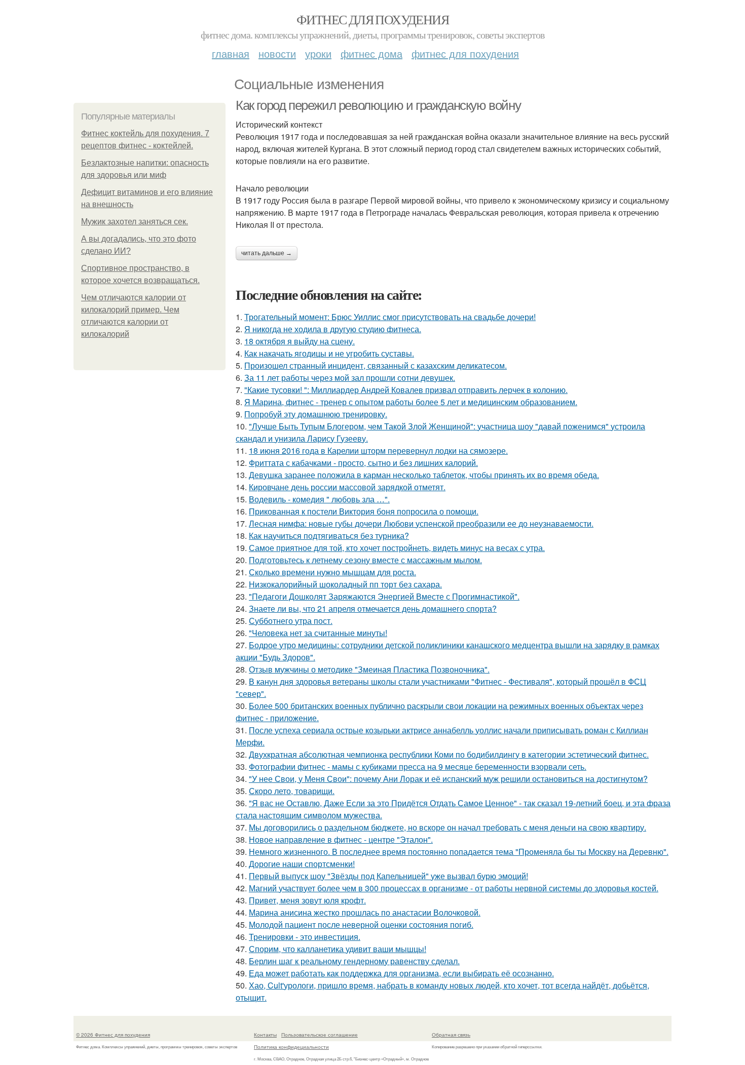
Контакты (265, 1034)
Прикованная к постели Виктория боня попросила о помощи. (363, 511)
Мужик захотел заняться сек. (134, 221)
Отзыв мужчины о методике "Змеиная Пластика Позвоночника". (369, 669)
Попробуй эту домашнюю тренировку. (315, 414)
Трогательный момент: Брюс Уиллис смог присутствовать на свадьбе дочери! (390, 317)
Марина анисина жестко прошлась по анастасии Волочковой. (364, 912)
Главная (230, 53)
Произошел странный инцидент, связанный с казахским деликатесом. (375, 365)
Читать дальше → (266, 253)
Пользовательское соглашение (319, 1034)
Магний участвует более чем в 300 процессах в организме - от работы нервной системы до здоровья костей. (453, 888)
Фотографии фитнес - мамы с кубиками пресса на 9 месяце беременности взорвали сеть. (417, 766)
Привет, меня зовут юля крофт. (307, 900)
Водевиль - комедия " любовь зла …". (319, 499)
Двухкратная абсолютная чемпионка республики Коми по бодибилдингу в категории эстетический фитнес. (449, 754)
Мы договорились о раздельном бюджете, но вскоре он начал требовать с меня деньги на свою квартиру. (447, 827)
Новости (277, 53)
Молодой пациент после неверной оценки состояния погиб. (361, 924)
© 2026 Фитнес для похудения (113, 1034)
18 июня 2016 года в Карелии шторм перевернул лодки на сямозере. (378, 450)
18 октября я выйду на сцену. (299, 341)
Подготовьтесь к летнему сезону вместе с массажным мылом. (365, 560)
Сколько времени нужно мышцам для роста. (332, 572)
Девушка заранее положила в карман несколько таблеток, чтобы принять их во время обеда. (424, 475)
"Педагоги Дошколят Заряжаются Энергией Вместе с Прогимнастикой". (384, 596)
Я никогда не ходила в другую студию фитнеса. (332, 329)
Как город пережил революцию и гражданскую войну (378, 105)
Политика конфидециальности (291, 1046)
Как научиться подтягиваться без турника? (329, 535)
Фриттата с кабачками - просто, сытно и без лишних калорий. (363, 462)
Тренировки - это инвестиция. (304, 936)
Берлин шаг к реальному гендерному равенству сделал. (354, 961)
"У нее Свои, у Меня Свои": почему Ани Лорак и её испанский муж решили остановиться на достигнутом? (448, 778)
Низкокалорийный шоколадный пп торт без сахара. (345, 584)
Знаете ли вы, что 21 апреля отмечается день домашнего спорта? (373, 608)
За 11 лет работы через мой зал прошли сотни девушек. (349, 377)
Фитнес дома (371, 53)
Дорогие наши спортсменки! (302, 864)
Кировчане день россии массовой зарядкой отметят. (347, 487)
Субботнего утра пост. (290, 620)
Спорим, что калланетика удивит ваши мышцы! (337, 949)
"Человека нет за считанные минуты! (318, 633)
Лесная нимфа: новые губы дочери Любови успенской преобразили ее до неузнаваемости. (421, 523)
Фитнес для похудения (372, 19)
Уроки (318, 53)
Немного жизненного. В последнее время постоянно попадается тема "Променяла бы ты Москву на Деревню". (458, 851)
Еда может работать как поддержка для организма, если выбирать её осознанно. (401, 973)
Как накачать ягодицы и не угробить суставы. (329, 353)
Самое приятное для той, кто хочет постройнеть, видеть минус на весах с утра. (397, 548)
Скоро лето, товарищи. (291, 791)
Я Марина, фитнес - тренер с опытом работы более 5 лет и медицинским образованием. (410, 402)
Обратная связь (451, 1034)
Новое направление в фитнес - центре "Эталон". (341, 839)
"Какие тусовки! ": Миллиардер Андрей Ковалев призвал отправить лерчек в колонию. (406, 390)
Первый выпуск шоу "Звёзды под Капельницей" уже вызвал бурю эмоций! (388, 876)
